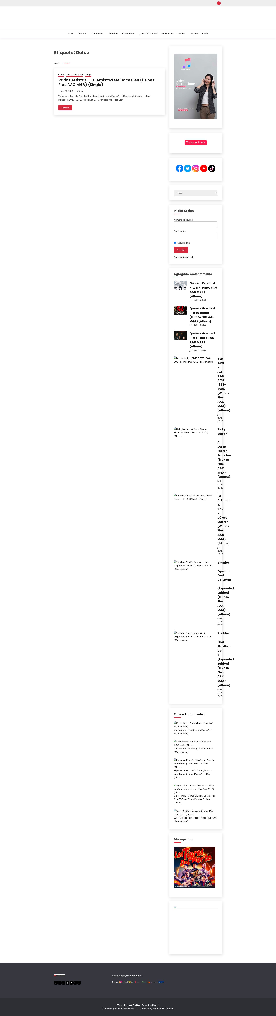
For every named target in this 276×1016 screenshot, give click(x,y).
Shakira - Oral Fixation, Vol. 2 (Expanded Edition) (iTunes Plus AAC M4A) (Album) (225, 659)
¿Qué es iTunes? (148, 33)
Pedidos (181, 33)
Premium (113, 33)
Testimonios (167, 33)
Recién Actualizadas (189, 714)
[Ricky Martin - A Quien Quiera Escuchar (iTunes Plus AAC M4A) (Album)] (194, 432)
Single (88, 74)
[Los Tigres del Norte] (194, 887)
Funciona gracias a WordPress (119, 1008)
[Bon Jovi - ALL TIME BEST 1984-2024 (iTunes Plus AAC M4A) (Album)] (194, 359)
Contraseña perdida (184, 257)
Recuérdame (183, 242)
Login (205, 33)
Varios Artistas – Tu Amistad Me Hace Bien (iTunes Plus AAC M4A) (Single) (106, 83)
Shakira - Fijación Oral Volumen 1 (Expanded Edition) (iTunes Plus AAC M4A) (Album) (225, 588)
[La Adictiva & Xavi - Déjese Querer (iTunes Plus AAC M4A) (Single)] (194, 497)
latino (61, 74)
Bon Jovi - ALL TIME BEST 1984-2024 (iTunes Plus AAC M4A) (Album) (223, 384)
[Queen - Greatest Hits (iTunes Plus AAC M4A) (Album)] (180, 336)
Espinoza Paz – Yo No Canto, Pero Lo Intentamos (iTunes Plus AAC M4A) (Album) (193, 774)
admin (80, 91)
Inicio (70, 33)
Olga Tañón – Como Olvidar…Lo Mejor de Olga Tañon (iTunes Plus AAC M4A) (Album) (194, 799)
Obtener (65, 107)
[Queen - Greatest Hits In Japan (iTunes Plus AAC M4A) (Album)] (180, 311)
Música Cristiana (74, 74)
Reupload (194, 33)
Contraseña (180, 231)
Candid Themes (165, 1008)
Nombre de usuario (183, 219)
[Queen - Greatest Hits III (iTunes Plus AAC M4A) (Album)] (180, 286)
